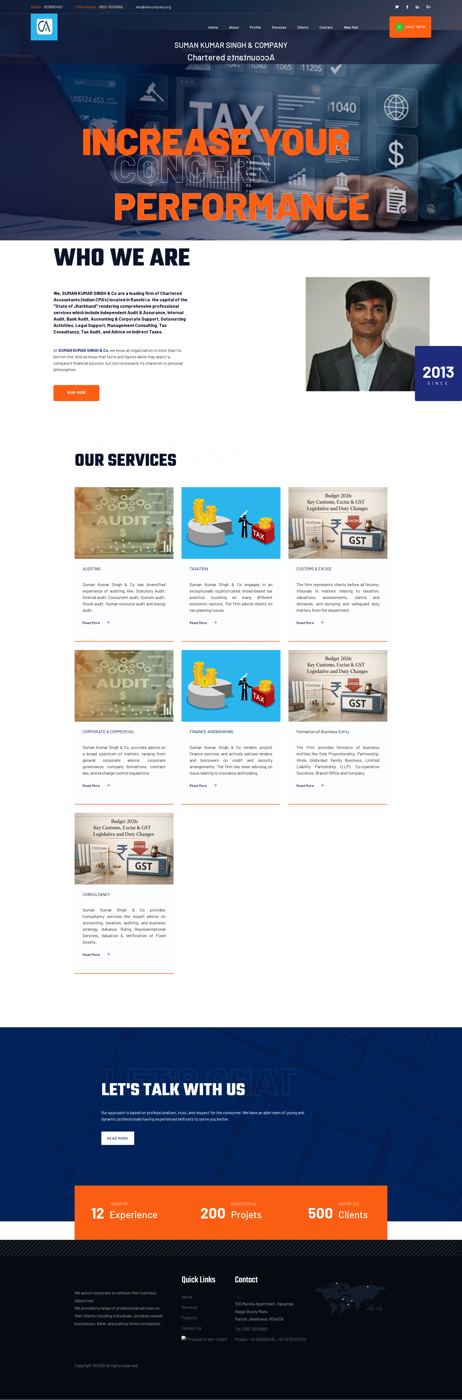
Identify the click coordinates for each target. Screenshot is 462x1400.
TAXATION (199, 568)
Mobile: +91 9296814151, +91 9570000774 (270, 1339)
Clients (303, 27)
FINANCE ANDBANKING (211, 731)
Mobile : (37, 7)
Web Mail (351, 27)
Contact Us (192, 1327)
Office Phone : (87, 7)
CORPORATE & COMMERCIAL (108, 731)
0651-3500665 (111, 7)
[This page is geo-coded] (204, 1338)
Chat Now (414, 26)
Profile (255, 27)
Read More (92, 622)
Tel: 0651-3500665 (251, 1328)
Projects (189, 1317)
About (234, 27)
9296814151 (53, 7)
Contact (326, 27)
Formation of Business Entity (323, 731)
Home (213, 27)
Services (279, 27)
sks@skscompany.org (153, 7)
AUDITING (92, 568)
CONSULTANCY (96, 894)
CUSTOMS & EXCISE (314, 568)
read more (76, 393)
